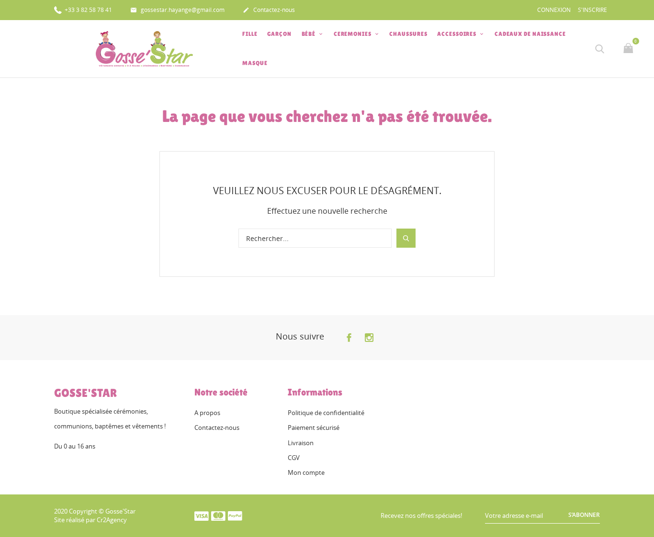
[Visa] (201, 515)
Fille (250, 34)
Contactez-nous (269, 10)
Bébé (309, 34)
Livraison (301, 442)
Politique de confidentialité (326, 412)
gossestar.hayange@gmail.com (177, 10)
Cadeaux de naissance (530, 34)
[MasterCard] (218, 515)
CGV (294, 457)
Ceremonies (353, 34)
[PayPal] (235, 515)
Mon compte (306, 472)
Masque (254, 63)
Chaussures (408, 34)
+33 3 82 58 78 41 (87, 10)
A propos (207, 412)
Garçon (279, 34)
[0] (629, 49)
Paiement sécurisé (313, 427)
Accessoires (457, 34)
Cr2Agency (112, 519)
